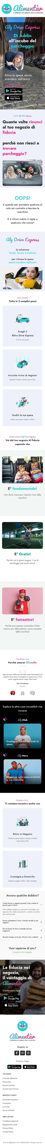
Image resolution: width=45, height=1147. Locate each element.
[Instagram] (28, 1053)
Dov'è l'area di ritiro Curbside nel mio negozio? (17, 930)
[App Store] (30, 1067)
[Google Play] (14, 1067)
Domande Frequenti (10, 1100)
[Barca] (22, 771)
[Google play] (13, 91)
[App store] (13, 98)
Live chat (6, 1107)
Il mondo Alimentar (10, 1078)
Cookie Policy (8, 1132)
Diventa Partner (9, 1085)
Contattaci (7, 1103)
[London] (22, 736)
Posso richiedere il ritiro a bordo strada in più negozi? (20, 922)
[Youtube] (22, 1053)
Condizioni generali (10, 1121)
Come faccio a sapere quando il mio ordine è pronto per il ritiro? (20, 904)
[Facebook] (16, 1053)
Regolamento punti (10, 1125)
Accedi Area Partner (11, 1089)
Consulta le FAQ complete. (22, 952)
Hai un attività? (8, 1110)
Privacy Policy (8, 1128)
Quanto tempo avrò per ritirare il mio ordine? (20, 937)
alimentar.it (12, 1143)
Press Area (7, 1082)
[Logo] (22, 8)
